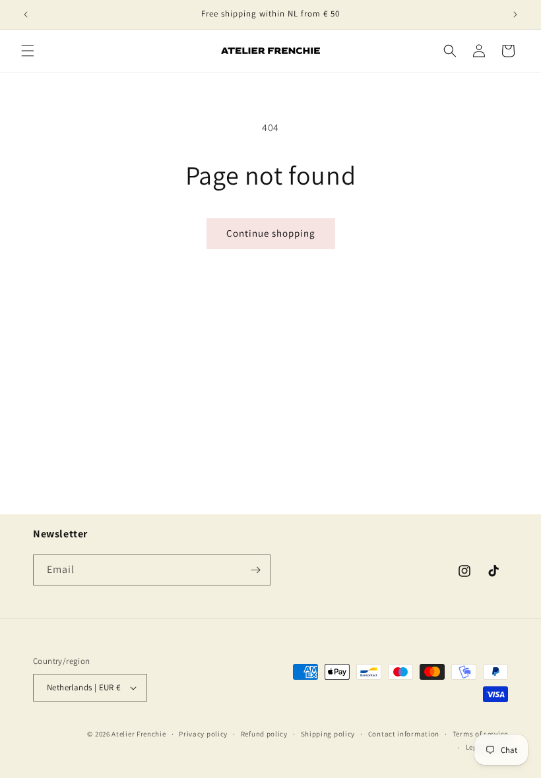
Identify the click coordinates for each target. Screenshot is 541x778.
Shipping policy (328, 733)
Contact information (403, 733)
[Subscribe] (255, 569)
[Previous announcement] (25, 14)
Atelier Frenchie (138, 733)
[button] (27, 50)
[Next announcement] (515, 14)
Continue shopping (270, 233)
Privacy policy (203, 733)
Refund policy (264, 733)
